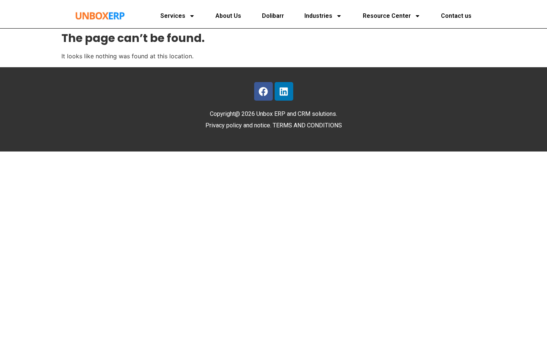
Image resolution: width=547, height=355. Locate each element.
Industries (318, 15)
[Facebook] (263, 91)
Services (172, 15)
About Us (228, 15)
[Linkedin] (284, 91)
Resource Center (387, 15)
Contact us (456, 15)
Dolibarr (273, 15)
